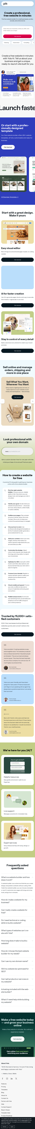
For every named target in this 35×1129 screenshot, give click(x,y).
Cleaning (6, 42)
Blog (2, 1092)
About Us (4, 1095)
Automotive (16, 42)
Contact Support (6, 1107)
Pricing (3, 1086)
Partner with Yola (6, 1101)
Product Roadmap (6, 1115)
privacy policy (25, 1120)
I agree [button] (11, 1126)
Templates (4, 1089)
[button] (32, 401)
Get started (17, 36)
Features (4, 1084)
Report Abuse (5, 1110)
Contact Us (4, 1098)
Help (2, 1104)
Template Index (5, 1113)
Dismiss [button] (4, 1126)
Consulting (26, 42)
